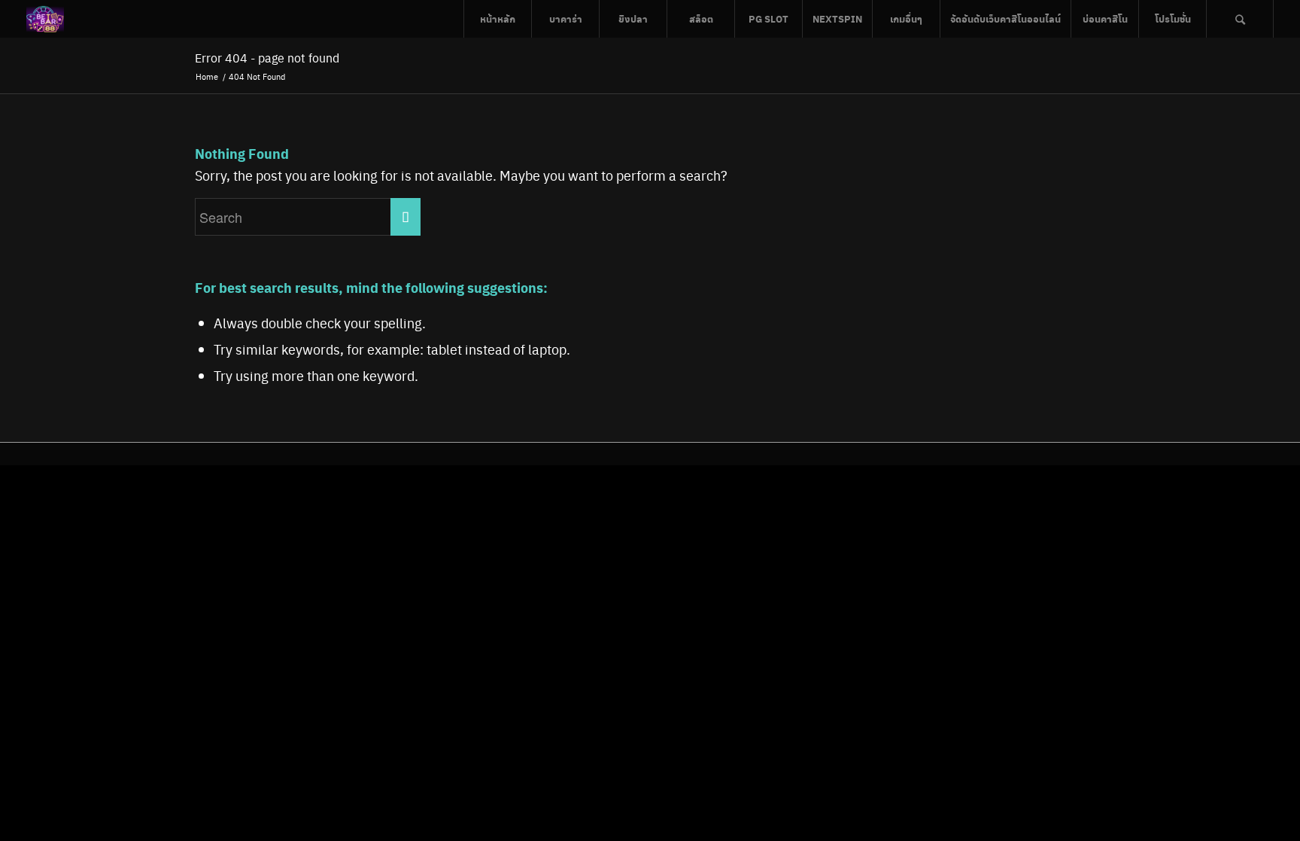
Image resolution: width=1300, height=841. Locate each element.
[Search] (1240, 19)
